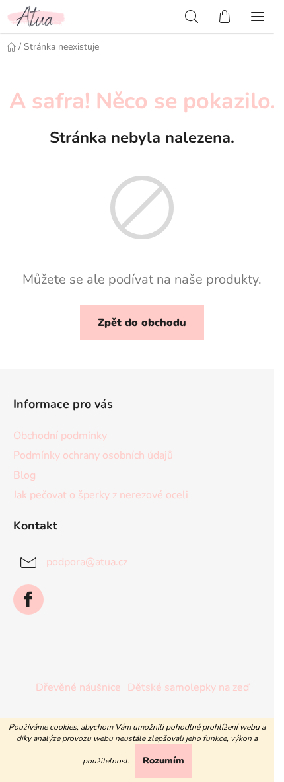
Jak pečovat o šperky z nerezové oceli (100, 495)
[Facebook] (28, 599)
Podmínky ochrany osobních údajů (93, 455)
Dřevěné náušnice (78, 687)
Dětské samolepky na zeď (188, 687)
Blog (24, 475)
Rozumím (163, 760)
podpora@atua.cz (86, 562)
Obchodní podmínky (60, 435)
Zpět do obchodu (142, 322)
